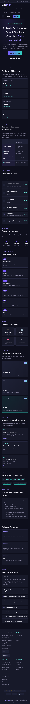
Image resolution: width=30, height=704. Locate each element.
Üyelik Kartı (13, 12)
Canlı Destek (25, 1)
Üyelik (20, 8)
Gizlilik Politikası (6, 700)
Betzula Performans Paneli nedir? (13, 577)
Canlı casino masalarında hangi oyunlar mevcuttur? (12, 602)
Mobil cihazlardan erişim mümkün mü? (15, 612)
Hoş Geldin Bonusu (6, 662)
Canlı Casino (19, 635)
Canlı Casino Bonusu (6, 664)
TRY (8, 1)
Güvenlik (18, 664)
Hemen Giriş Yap (15, 53)
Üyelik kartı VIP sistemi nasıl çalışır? (14, 596)
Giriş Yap (16, 16)
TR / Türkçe (4, 1)
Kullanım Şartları (5, 684)
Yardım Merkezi (19, 1)
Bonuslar (14, 8)
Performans (6, 8)
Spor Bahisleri (19, 638)
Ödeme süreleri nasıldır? (11, 607)
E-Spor (17, 640)
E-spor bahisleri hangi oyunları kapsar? (15, 616)
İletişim (17, 669)
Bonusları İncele (15, 58)
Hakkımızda (18, 662)
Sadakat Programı (6, 667)
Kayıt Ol (8, 16)
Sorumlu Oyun (19, 667)
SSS (19, 12)
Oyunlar (5, 12)
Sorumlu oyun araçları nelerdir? (13, 621)
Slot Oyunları (19, 643)
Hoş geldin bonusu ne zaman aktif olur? (13, 591)
